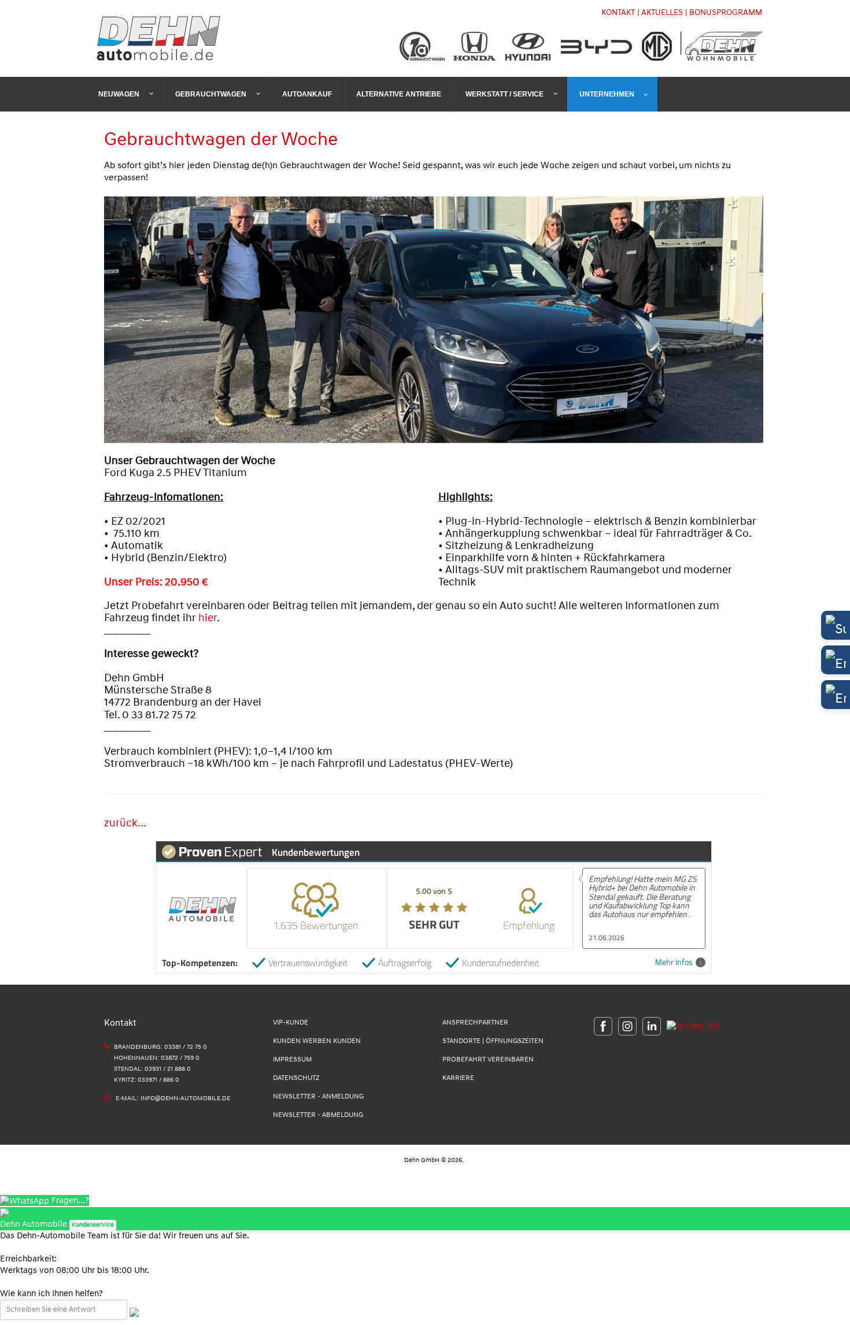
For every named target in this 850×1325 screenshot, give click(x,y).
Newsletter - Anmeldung (318, 1096)
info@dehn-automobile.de (185, 1098)
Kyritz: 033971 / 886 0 (146, 1079)
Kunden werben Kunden (317, 1041)
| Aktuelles (660, 12)
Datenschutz (296, 1078)
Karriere (458, 1078)
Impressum (292, 1059)
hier (207, 618)
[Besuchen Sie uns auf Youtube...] (690, 1025)
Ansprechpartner (475, 1022)
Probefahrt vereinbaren (488, 1059)
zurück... (125, 823)
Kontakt (618, 12)
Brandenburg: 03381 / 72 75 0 (160, 1047)
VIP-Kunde (290, 1022)
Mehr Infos (674, 962)
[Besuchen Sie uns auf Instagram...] (624, 1025)
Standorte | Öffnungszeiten (493, 1041)
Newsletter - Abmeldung (318, 1115)
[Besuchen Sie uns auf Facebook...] (603, 1025)
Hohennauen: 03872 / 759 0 (156, 1058)
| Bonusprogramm (723, 12)
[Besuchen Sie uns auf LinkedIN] (649, 1025)
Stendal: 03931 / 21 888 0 (152, 1068)
